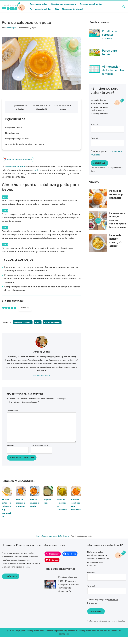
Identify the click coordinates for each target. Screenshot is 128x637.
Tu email (94, 138)
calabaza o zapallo (15, 166)
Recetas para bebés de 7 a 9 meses (55, 536)
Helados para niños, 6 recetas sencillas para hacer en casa (117, 220)
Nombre (11, 445)
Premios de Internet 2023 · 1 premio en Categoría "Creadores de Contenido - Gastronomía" (68, 584)
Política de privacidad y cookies (60, 630)
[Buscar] (123, 6)
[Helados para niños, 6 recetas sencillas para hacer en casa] (98, 221)
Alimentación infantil (72, 9)
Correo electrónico (40, 445)
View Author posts (41, 375)
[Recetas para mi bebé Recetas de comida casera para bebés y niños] (14, 6)
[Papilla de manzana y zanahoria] (98, 199)
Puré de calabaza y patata (20, 502)
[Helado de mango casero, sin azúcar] (98, 243)
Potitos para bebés (52, 322)
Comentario (13, 410)
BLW (57, 9)
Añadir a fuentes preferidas (19, 159)
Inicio (38, 536)
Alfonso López (10, 27)
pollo (36, 170)
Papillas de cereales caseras (109, 34)
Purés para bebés (109, 52)
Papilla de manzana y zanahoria (116, 194)
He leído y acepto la (106, 153)
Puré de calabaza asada (34, 502)
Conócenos (11, 576)
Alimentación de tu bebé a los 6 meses (113, 70)
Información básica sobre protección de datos (107, 169)
